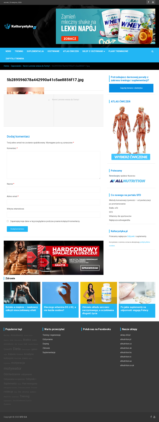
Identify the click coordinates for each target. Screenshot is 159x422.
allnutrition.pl (125, 339)
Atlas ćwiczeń (71, 51)
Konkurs (20, 354)
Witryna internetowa (15, 209)
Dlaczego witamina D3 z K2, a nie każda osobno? (60, 309)
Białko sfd (113, 208)
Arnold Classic (28, 335)
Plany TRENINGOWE (118, 51)
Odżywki (131, 236)
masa (25, 358)
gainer (34, 349)
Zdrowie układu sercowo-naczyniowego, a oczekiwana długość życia (98, 310)
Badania (6, 340)
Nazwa (10, 184)
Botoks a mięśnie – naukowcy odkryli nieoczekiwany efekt (22, 309)
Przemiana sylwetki (24, 387)
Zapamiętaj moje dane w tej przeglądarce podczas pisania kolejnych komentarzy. (45, 221)
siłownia (25, 392)
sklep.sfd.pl (125, 335)
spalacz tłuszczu (127, 176)
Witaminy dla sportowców (120, 216)
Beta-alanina (18, 340)
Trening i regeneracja (51, 335)
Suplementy (15, 397)
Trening (19, 51)
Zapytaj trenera (15, 58)
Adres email (13, 196)
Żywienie (7, 404)
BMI (16, 344)
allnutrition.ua (126, 361)
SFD (111, 212)
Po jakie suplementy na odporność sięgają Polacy (134, 309)
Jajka (5, 354)
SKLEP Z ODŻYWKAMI (92, 51)
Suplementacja (35, 51)
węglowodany (8, 401)
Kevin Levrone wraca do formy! (65, 99)
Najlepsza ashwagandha (119, 220)
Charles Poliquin (33, 344)
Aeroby (7, 335)
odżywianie (26, 374)
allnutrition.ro (125, 356)
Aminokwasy (17, 335)
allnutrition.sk (126, 348)
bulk (25, 344)
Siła (19, 392)
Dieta (17, 349)
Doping (46, 344)
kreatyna (29, 354)
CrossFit (8, 349)
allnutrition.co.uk (127, 365)
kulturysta (8, 358)
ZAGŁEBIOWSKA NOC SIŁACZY (22, 401)
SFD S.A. (23, 417)
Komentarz (12, 148)
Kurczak (18, 358)
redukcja (8, 391)
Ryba (15, 392)
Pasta (19, 384)
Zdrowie (46, 348)
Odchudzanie (12, 374)
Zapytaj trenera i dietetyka (131, 88)
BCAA (11, 340)
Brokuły (20, 344)
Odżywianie (53, 51)
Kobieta (12, 354)
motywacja (18, 362)
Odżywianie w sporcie (14, 379)
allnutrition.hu (126, 352)
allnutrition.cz (126, 344)
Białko (27, 339)
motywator (12, 368)
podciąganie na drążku (10, 387)
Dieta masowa (26, 349)
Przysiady (34, 387)
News (8, 51)
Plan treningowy (29, 383)
